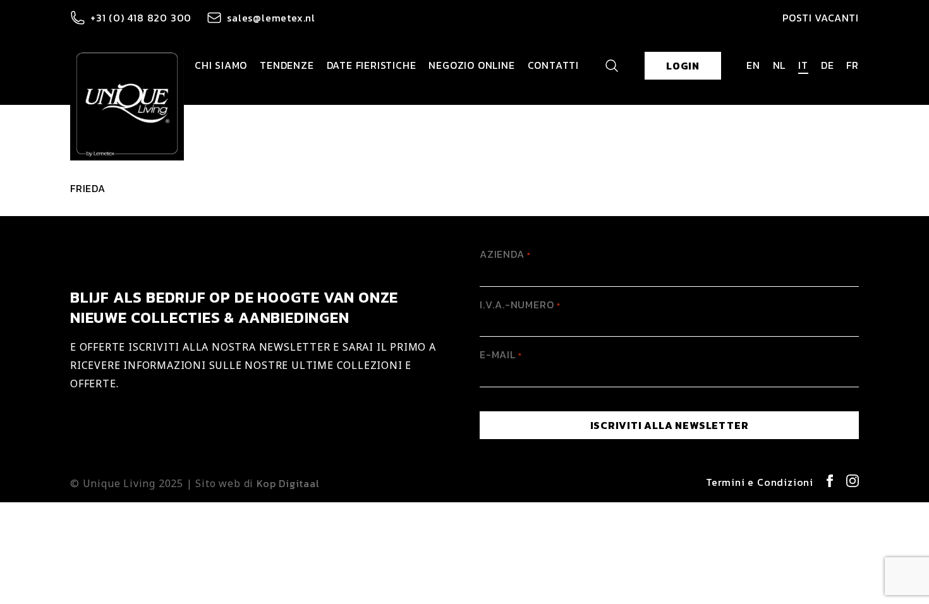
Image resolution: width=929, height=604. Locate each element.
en (753, 65)
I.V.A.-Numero (520, 304)
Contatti (553, 65)
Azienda (505, 254)
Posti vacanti (820, 17)
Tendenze (286, 65)
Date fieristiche (371, 65)
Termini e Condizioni (759, 482)
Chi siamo (221, 65)
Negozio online (471, 65)
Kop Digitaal (288, 483)
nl (779, 65)
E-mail (501, 354)
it (803, 65)
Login (683, 65)
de (827, 65)
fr (852, 65)
